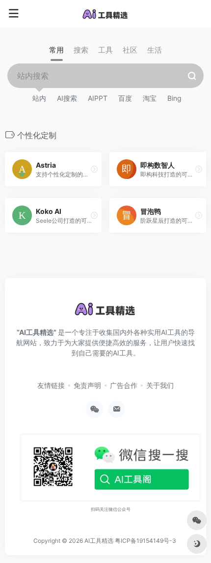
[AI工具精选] (105, 13)
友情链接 (51, 385)
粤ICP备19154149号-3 (145, 540)
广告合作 (123, 385)
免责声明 (87, 385)
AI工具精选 (98, 540)
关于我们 (160, 385)
